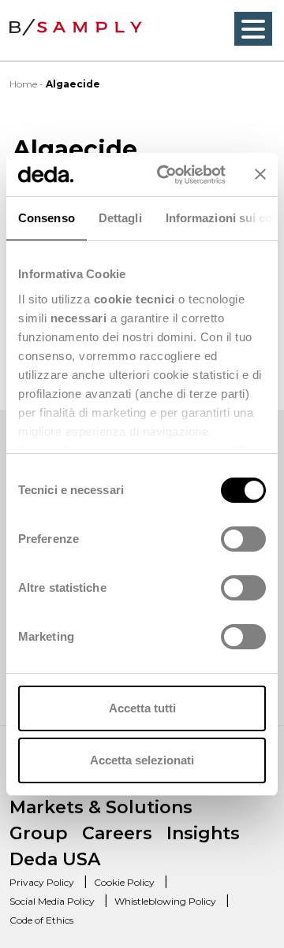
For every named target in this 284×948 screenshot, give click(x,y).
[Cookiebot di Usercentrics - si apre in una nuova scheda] (166, 175)
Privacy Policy (41, 882)
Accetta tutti (142, 708)
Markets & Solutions (100, 807)
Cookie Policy (124, 882)
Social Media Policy (52, 901)
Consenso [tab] (46, 218)
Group (38, 833)
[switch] (243, 539)
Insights (203, 833)
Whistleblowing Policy (165, 901)
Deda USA (54, 859)
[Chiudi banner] (260, 174)
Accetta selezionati (142, 760)
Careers (117, 833)
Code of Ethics (41, 920)
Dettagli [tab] (120, 218)
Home (23, 84)
